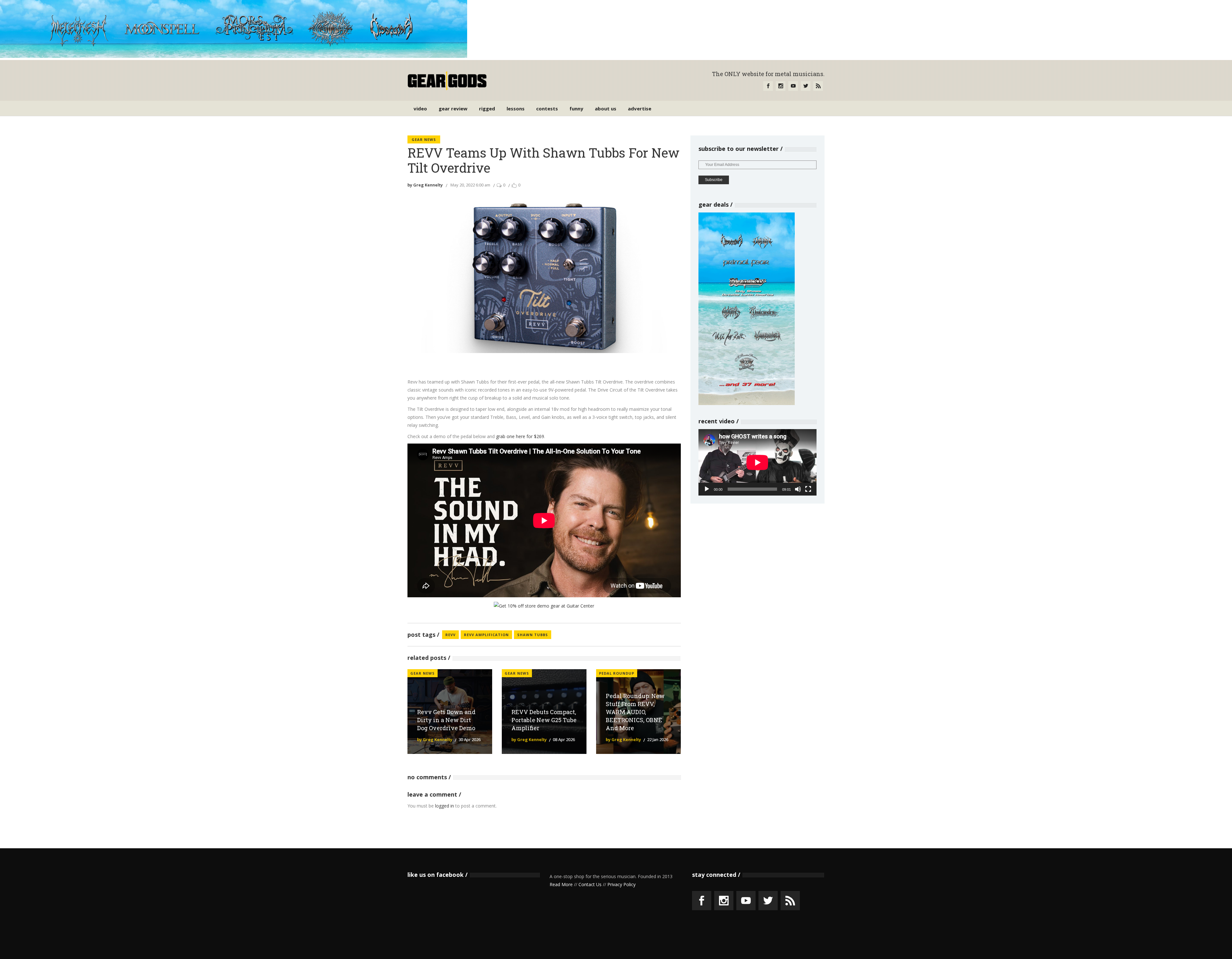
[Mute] (798, 489)
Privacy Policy (621, 884)
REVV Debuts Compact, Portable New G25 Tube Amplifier (544, 720)
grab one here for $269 (520, 436)
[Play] (707, 489)
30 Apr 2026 (469, 739)
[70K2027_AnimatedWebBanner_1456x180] (233, 56)
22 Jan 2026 (657, 739)
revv (450, 634)
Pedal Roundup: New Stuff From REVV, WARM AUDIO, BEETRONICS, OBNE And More (635, 711)
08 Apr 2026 (564, 739)
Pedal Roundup (616, 673)
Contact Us (590, 884)
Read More (561, 884)
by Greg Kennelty (425, 185)
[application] (757, 462)
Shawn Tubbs (532, 634)
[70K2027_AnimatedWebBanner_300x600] (746, 403)
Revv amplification (486, 634)
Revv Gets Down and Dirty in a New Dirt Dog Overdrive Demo (446, 720)
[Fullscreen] (808, 489)
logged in (444, 806)
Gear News (424, 139)
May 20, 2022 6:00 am (470, 185)
